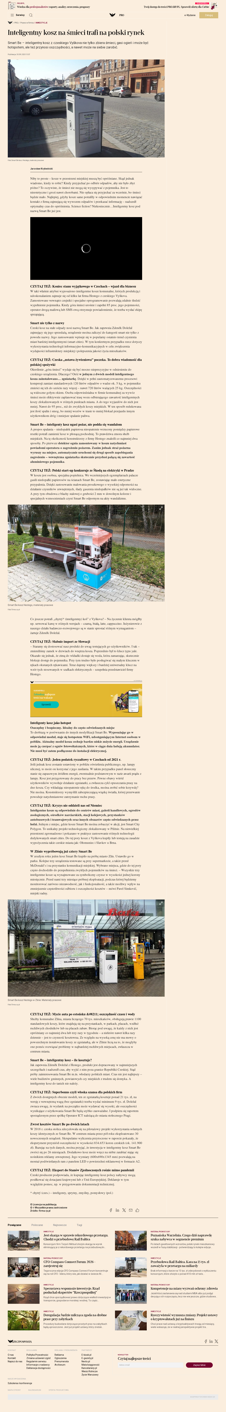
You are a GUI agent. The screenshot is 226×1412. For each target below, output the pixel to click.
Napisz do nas (15, 1361)
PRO (121, 15)
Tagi (79, 1225)
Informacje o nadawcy (38, 1364)
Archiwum (60, 1364)
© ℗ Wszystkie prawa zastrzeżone (48, 1207)
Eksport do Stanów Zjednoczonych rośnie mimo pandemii (93, 1170)
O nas (11, 1355)
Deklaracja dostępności (38, 1368)
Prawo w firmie (27, 23)
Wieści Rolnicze (90, 1371)
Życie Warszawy (90, 1374)
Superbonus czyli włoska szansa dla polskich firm (87, 1092)
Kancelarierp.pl (89, 1368)
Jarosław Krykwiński (41, 168)
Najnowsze (60, 1225)
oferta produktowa (59, 1390)
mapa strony (14, 1390)
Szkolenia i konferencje (20, 1383)
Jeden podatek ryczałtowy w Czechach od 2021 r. (86, 759)
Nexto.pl (86, 1361)
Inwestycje (41, 23)
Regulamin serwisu (36, 1361)
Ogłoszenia (61, 1358)
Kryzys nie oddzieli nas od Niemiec (77, 805)
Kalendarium (34, 1390)
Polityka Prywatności (37, 1355)
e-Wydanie (190, 15)
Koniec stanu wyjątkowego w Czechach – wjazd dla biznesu (94, 286)
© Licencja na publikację (43, 1204)
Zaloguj (209, 15)
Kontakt (12, 1358)
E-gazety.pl (87, 1358)
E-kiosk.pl (86, 1355)
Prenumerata (62, 1361)
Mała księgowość (90, 1364)
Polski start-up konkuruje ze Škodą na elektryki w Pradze (93, 470)
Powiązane (14, 1225)
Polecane (37, 1225)
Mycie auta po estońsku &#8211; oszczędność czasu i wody (93, 1014)
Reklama (59, 1355)
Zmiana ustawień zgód (38, 1358)
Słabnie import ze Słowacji (71, 641)
